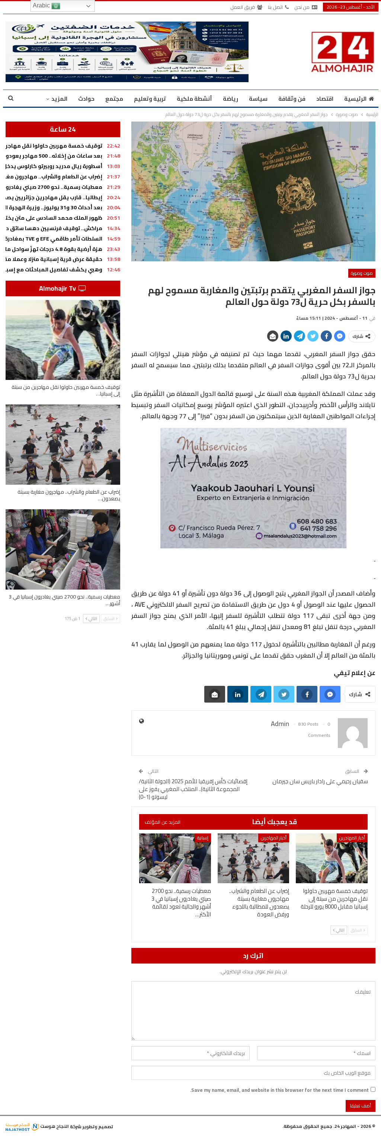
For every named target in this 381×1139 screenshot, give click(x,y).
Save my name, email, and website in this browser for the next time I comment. (279, 1090)
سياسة (258, 98)
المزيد (59, 98)
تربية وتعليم (150, 98)
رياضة (230, 98)
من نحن (302, 7)
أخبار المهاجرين (352, 837)
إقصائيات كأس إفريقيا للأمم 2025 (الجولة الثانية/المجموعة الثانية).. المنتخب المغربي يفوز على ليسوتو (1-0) (193, 789)
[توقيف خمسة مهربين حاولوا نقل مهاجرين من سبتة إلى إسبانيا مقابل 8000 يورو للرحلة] (332, 858)
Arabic (42, 5)
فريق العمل (242, 7)
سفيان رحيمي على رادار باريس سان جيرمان (320, 781)
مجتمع (114, 98)
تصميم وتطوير (98, 1126)
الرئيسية (355, 98)
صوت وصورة (362, 273)
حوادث (86, 98)
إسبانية (202, 837)
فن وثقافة (291, 98)
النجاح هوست (54, 1126)
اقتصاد (324, 98)
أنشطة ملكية (194, 98)
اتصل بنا (275, 7)
